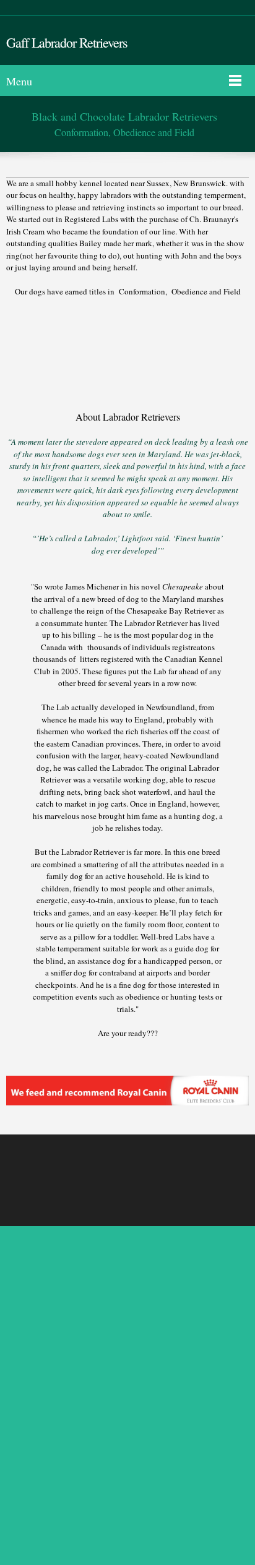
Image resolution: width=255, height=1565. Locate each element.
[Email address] (129, 1171)
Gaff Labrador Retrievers (66, 42)
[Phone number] (100, 1171)
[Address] (159, 1171)
